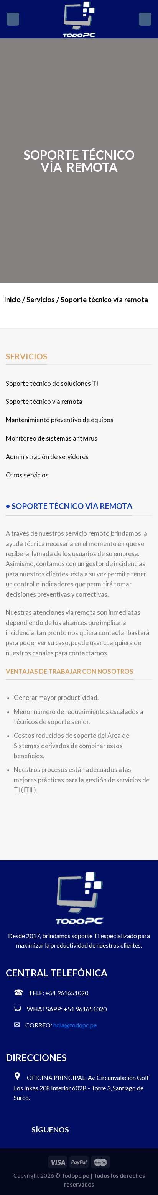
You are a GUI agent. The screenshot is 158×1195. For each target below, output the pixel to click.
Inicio (12, 299)
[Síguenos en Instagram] (93, 1129)
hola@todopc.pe (75, 1025)
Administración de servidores (47, 457)
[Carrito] (145, 19)
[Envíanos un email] (106, 1129)
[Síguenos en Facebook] (79, 1129)
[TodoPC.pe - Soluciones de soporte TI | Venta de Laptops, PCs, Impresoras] (79, 19)
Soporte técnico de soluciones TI (52, 383)
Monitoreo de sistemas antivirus (51, 438)
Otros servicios (27, 475)
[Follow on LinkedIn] (119, 1129)
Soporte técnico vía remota (44, 401)
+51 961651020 (66, 992)
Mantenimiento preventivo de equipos (60, 420)
